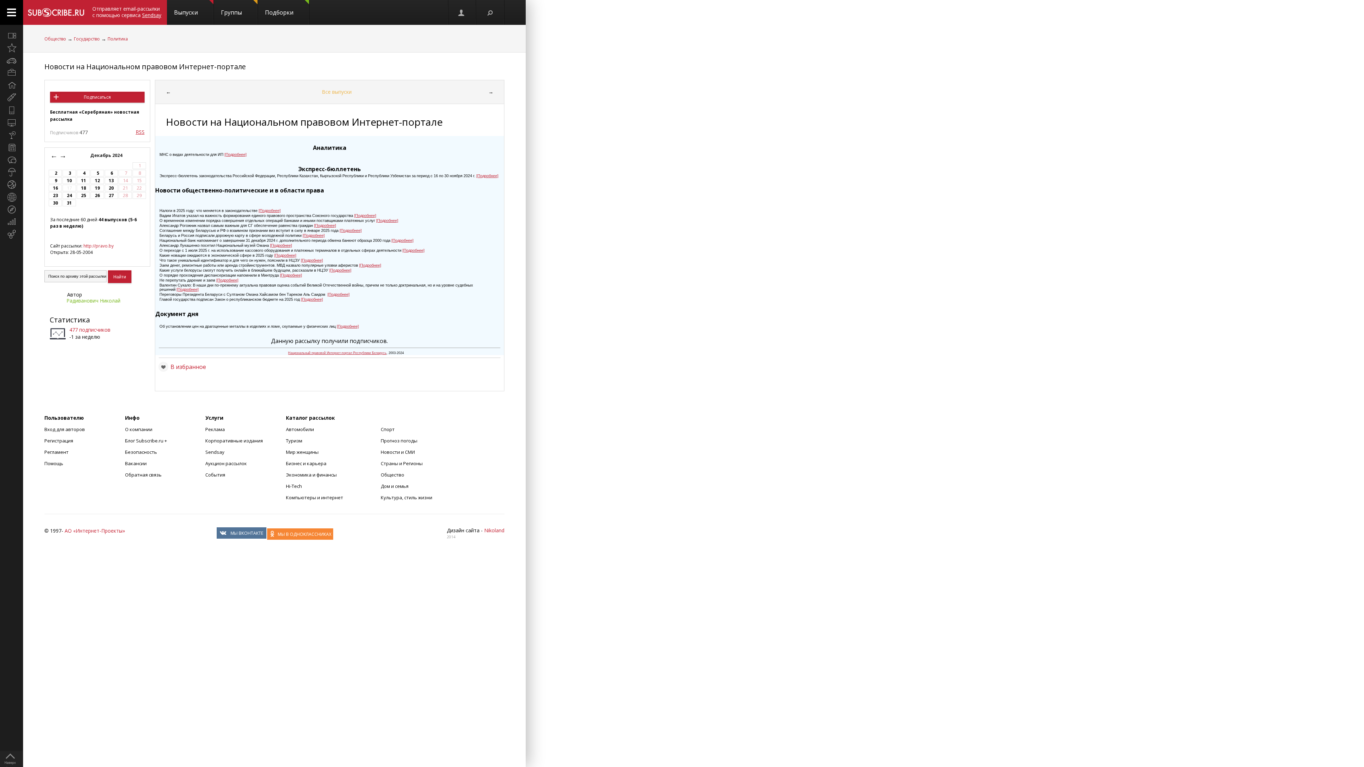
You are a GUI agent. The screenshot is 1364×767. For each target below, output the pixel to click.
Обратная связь (143, 475)
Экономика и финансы (311, 475)
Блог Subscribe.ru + (146, 440)
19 (97, 188)
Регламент (56, 452)
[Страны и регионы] (11, 197)
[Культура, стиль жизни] (11, 135)
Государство (87, 39)
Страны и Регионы (402, 463)
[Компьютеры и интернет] (11, 122)
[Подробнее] (235, 154)
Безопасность (141, 452)
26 (97, 195)
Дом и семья (394, 486)
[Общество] (11, 159)
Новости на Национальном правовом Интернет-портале (145, 66)
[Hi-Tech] (11, 110)
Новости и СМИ (398, 452)
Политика (118, 39)
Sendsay (214, 452)
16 (55, 188)
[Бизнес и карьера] (11, 72)
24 (69, 195)
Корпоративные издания (234, 440)
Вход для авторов (64, 429)
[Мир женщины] (11, 97)
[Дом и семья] (11, 85)
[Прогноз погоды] (11, 172)
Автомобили (300, 429)
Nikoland (494, 530)
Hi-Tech (294, 486)
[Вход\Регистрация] (462, 12)
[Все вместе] (11, 35)
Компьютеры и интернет (314, 497)
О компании (138, 429)
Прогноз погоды (399, 440)
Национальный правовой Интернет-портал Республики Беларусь (337, 353)
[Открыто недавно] (11, 48)
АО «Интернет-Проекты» (95, 530)
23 (55, 195)
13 (111, 181)
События (215, 475)
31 (69, 203)
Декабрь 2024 (106, 155)
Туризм (294, 440)
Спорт (388, 429)
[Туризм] (11, 209)
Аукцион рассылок (226, 463)
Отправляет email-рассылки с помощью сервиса (126, 11)
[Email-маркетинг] (11, 234)
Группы (231, 12)
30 (55, 203)
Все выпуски (337, 91)
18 (83, 188)
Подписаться (97, 97)
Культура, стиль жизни (406, 497)
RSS (140, 132)
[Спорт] (11, 184)
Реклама (215, 429)
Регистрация (58, 440)
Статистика (70, 320)
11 (83, 181)
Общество (55, 39)
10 (69, 181)
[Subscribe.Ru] (56, 12)
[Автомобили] (11, 60)
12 (97, 181)
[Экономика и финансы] (11, 222)
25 (83, 195)
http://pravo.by (98, 246)
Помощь (53, 463)
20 (111, 188)
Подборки (279, 12)
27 (111, 195)
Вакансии (136, 463)
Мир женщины (302, 452)
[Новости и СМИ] (11, 147)
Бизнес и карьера (306, 463)
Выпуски (186, 12)
